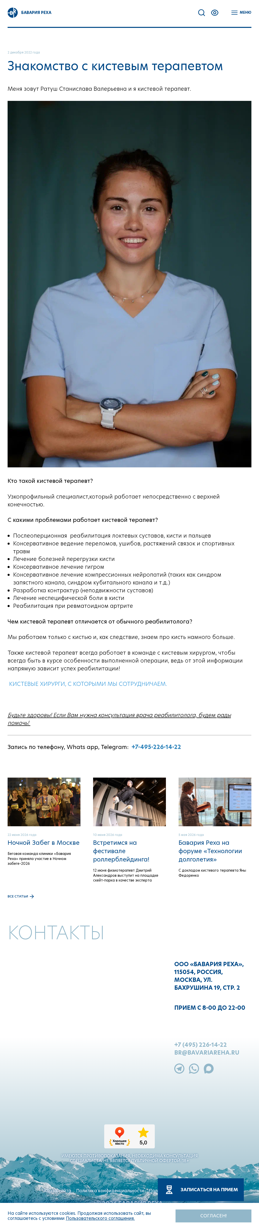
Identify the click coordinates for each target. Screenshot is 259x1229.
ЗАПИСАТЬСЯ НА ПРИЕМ (209, 1189)
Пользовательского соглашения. (100, 1218)
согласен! (213, 1216)
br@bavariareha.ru (206, 1053)
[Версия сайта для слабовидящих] (215, 13)
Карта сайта (57, 1191)
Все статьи (18, 896)
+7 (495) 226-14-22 (200, 1045)
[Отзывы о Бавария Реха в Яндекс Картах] (129, 1140)
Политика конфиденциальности (110, 1191)
